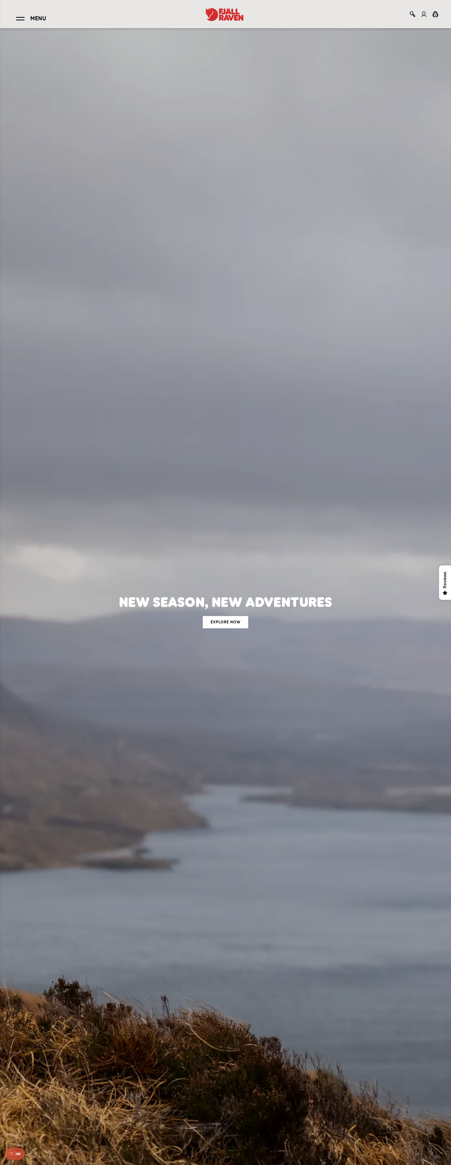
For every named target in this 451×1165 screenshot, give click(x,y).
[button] (412, 14)
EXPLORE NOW (225, 622)
